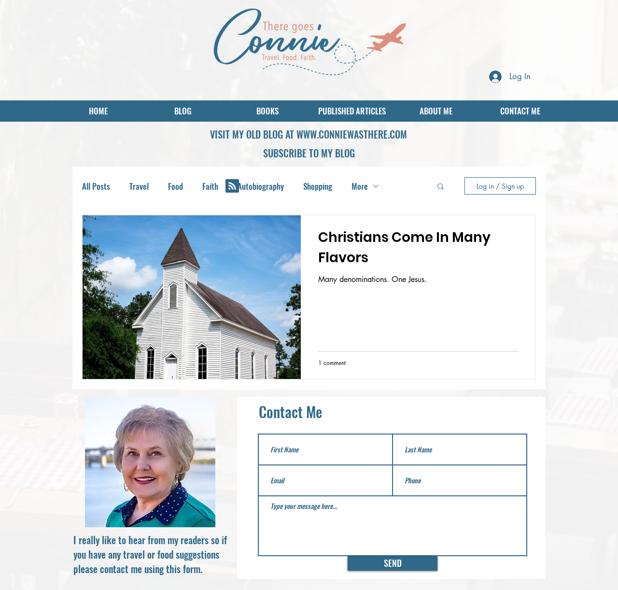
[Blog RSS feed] (232, 186)
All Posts (96, 186)
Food (175, 186)
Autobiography (261, 186)
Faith (210, 186)
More (359, 186)
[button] (309, 152)
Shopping (317, 186)
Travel (139, 186)
